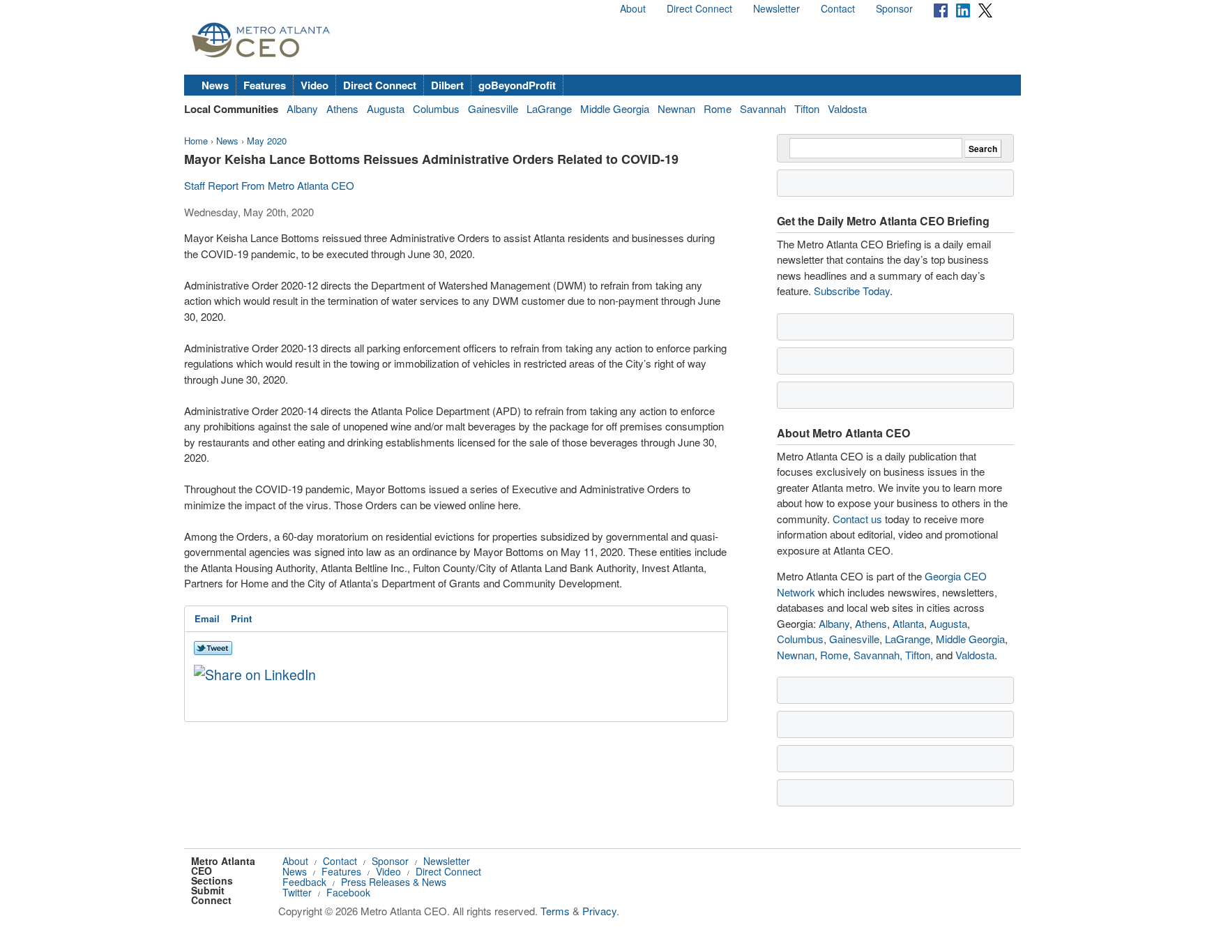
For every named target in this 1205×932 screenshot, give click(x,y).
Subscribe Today (852, 290)
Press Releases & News (393, 882)
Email (207, 618)
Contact (838, 8)
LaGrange (549, 108)
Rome (718, 108)
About (633, 8)
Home (196, 140)
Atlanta (908, 623)
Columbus (436, 108)
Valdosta (847, 108)
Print (241, 618)
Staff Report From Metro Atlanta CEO (269, 185)
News (215, 85)
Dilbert (447, 85)
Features (264, 85)
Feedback (304, 882)
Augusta (385, 108)
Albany (302, 108)
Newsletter (776, 8)
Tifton (806, 108)
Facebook (348, 892)
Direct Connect (699, 8)
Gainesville (493, 108)
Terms (555, 910)
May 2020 (267, 140)
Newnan (676, 108)
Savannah (763, 108)
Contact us (857, 518)
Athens (342, 108)
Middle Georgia (614, 108)
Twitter (297, 892)
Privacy (599, 910)
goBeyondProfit (517, 85)
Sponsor (894, 8)
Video (314, 85)
